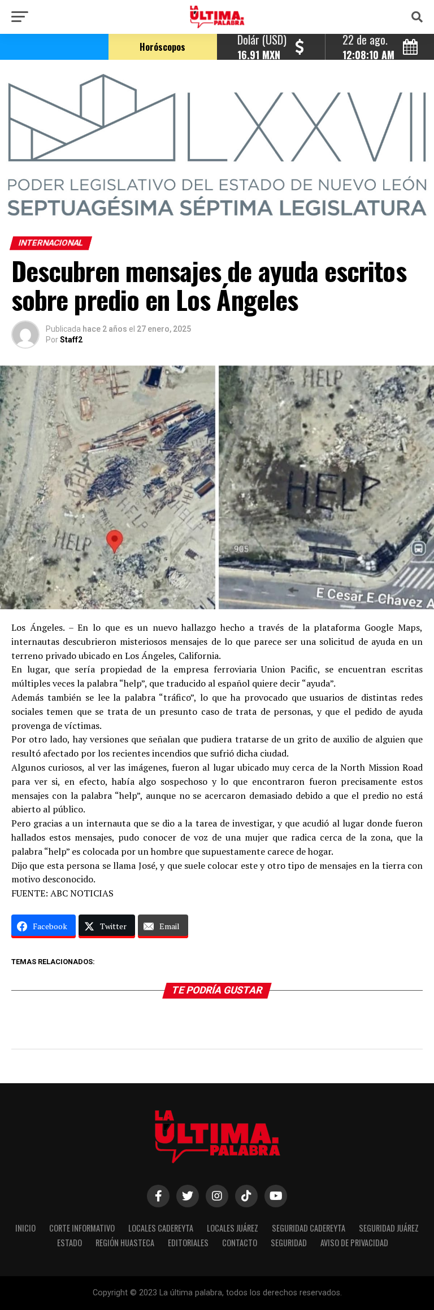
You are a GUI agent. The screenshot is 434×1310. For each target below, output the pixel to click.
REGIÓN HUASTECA (125, 1243)
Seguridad (289, 1243)
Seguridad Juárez (389, 1228)
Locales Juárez (232, 1228)
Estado (69, 1243)
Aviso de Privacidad (354, 1243)
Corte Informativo (82, 1228)
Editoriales (188, 1243)
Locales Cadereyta (160, 1228)
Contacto (239, 1243)
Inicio (25, 1228)
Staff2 (71, 339)
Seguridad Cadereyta (308, 1228)
